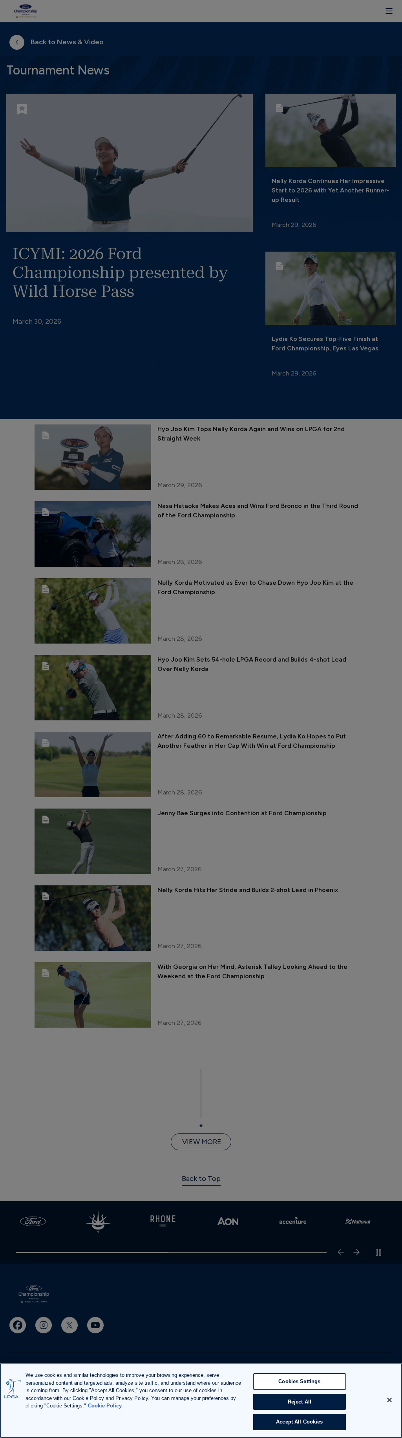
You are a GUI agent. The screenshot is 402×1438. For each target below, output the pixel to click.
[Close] (389, 1400)
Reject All (299, 1402)
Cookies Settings (299, 1381)
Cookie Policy (105, 1406)
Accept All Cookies (299, 1422)
